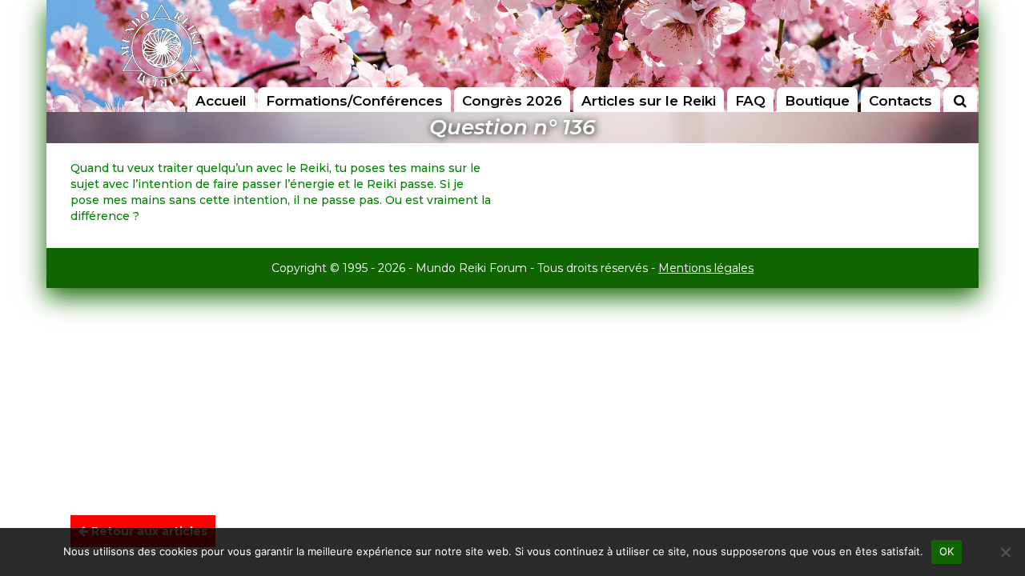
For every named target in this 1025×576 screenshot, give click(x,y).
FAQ (750, 101)
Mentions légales (706, 268)
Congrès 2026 (512, 101)
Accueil (221, 101)
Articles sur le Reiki (648, 101)
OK (947, 551)
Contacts (900, 101)
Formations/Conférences (354, 101)
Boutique (817, 101)
